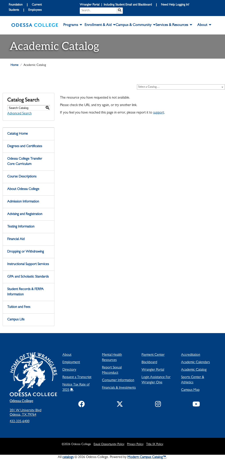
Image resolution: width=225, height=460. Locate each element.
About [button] (202, 25)
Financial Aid (16, 239)
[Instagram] (158, 405)
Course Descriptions (21, 177)
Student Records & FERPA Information (25, 292)
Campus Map (190, 390)
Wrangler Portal (153, 370)
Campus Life (16, 319)
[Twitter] (119, 405)
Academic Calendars (195, 362)
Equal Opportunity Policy (109, 444)
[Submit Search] (119, 10)
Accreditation (190, 355)
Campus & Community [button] (134, 25)
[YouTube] (196, 405)
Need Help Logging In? (175, 4)
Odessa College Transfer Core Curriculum (24, 161)
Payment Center (153, 355)
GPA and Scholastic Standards (28, 277)
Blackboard (149, 362)
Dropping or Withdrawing (25, 252)
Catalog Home (17, 134)
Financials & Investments (119, 388)
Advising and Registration (24, 214)
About (66, 355)
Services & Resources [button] (172, 25)
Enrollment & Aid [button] (98, 25)
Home (14, 65)
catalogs (68, 457)
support (158, 113)
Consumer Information (118, 380)
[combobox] (181, 87)
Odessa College (21, 401)
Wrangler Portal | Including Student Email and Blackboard (116, 4)
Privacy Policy (135, 444)
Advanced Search (19, 113)
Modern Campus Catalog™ (146, 457)
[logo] (34, 25)
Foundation (16, 4)
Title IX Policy (154, 444)
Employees (35, 10)
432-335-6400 (19, 421)
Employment (71, 362)
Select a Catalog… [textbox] (149, 87)
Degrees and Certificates (24, 146)
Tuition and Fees (18, 307)
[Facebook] (81, 405)
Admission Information (23, 202)
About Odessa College (23, 189)
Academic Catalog (194, 370)
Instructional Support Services (28, 264)
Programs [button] (70, 25)
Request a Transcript (76, 377)
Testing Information (20, 227)
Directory (69, 370)
